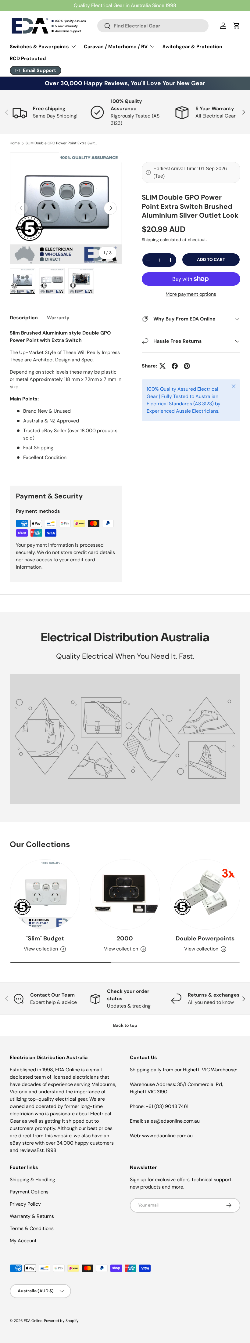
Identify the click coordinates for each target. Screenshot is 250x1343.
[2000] (125, 894)
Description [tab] (24, 317)
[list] (66, 208)
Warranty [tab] (58, 317)
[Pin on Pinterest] (187, 366)
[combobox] (153, 25)
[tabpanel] (66, 400)
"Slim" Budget (45, 938)
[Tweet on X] (162, 366)
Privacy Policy (25, 1204)
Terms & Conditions (32, 1228)
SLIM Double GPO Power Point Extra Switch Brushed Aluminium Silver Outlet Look (62, 143)
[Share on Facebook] (175, 366)
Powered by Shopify (61, 1320)
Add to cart (211, 259)
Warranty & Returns (32, 1216)
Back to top (125, 1025)
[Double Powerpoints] (205, 894)
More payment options (191, 294)
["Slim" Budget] (45, 894)
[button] (236, 25)
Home (15, 143)
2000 (125, 938)
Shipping (150, 239)
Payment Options (29, 1192)
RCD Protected (28, 58)
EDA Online (33, 1320)
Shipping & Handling (32, 1179)
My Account (23, 1240)
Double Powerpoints (205, 938)
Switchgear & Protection (192, 46)
